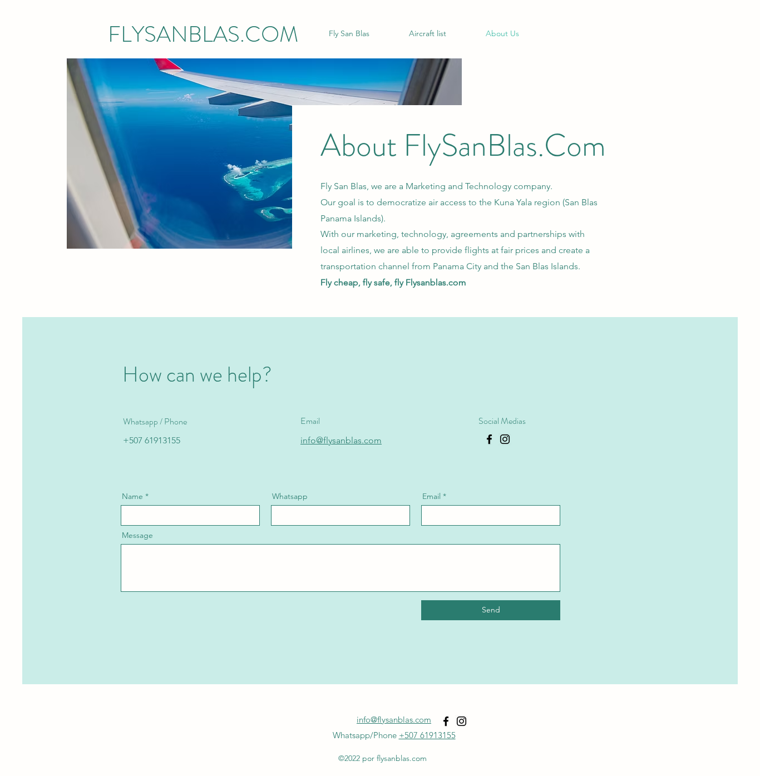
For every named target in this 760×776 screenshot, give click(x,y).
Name (132, 496)
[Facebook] (489, 439)
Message (137, 535)
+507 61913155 (427, 735)
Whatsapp (290, 496)
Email (431, 496)
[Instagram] (505, 439)
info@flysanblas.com (394, 719)
